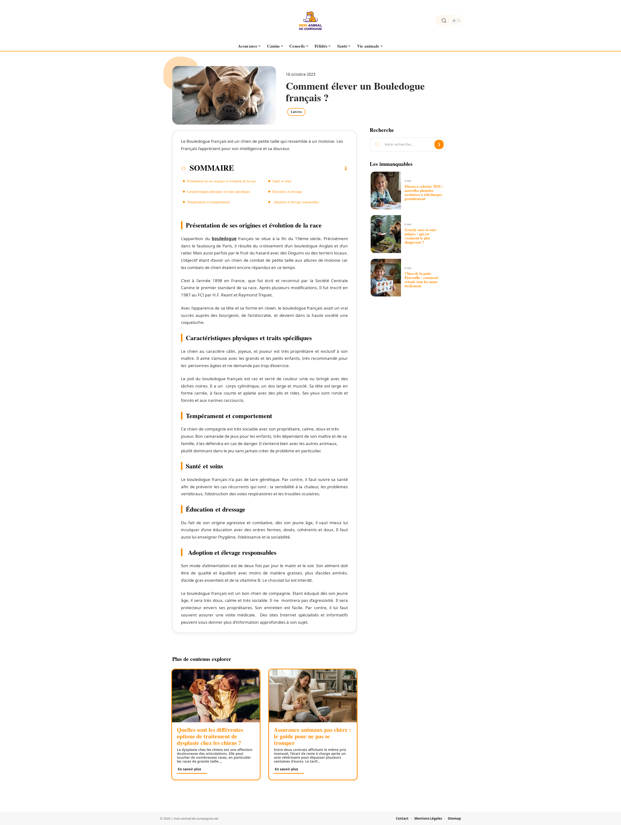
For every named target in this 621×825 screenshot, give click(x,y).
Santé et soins (282, 181)
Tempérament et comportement (208, 202)
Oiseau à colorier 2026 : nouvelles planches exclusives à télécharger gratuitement (424, 192)
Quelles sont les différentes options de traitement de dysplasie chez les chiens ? (210, 736)
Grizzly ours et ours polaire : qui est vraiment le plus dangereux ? (420, 236)
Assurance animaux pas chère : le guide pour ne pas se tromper (312, 736)
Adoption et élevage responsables (295, 202)
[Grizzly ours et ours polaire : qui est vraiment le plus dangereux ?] (386, 234)
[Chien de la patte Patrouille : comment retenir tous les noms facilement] (386, 278)
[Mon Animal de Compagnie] (310, 20)
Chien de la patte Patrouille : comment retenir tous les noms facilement (421, 279)
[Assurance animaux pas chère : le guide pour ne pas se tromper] (313, 695)
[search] (444, 21)
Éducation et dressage (287, 191)
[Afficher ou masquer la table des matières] (291, 168)
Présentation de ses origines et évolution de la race (221, 181)
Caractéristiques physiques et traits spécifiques (219, 191)
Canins (296, 112)
